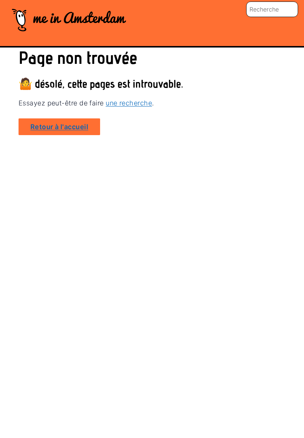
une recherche (129, 103)
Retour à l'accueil (59, 127)
